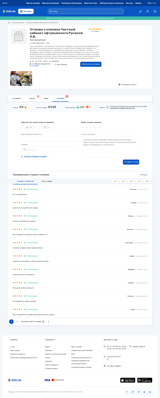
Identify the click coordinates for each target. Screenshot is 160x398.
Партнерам (15, 350)
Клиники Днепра (17, 22)
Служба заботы (138, 346)
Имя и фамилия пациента (31, 134)
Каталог (28, 11)
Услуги (47, 358)
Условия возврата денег (81, 367)
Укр (154, 3)
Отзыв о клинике (88, 134)
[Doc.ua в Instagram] (132, 392)
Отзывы (62, 97)
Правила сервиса (17, 354)
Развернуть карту (129, 84)
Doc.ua (11, 392)
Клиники (48, 350)
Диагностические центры (55, 354)
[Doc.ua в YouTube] (144, 392)
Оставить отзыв (131, 162)
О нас (12, 347)
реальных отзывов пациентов (122, 108)
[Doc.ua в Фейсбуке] (127, 392)
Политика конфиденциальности (23, 358)
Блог (73, 354)
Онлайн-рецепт (51, 368)
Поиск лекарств (51, 365)
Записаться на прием (91, 64)
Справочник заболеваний (81, 350)
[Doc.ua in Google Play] (144, 380)
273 (92, 31)
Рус (149, 3)
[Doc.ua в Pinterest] (150, 392)
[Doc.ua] (9, 11)
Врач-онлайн (76, 347)
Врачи (47, 347)
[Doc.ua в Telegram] (138, 392)
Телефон (24, 144)
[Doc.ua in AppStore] (127, 380)
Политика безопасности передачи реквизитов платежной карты (81, 361)
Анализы (48, 361)
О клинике (16, 98)
